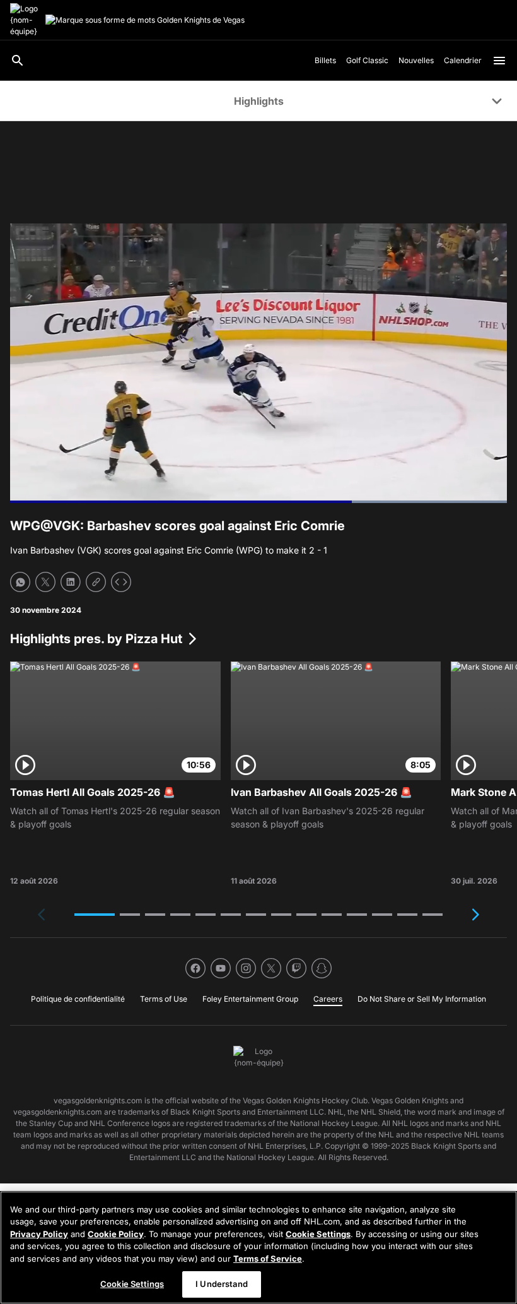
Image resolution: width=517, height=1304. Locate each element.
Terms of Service (267, 1259)
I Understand (221, 1284)
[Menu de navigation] (499, 60)
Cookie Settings (318, 1234)
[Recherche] (17, 60)
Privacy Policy (39, 1234)
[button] (94, 914)
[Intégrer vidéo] (121, 582)
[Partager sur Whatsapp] (20, 582)
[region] (258, 1247)
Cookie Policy (116, 1234)
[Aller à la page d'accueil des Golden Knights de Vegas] (25, 20)
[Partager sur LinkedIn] (71, 582)
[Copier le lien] (96, 582)
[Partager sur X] (45, 582)
